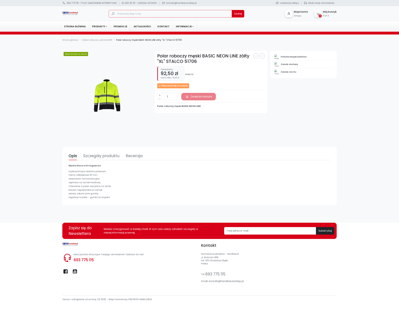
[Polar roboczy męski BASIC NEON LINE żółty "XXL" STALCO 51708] (262, 56)
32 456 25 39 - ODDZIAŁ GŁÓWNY (139, 3)
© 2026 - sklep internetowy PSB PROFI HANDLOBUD (125, 299)
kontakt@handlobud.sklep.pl (226, 281)
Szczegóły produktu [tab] (101, 155)
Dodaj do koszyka (201, 96)
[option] (107, 95)
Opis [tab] (73, 155)
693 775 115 (84, 260)
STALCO (189, 74)
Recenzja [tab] (134, 155)
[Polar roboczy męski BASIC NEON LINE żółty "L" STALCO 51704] (256, 56)
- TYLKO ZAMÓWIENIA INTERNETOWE (92, 3)
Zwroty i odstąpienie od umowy (79, 299)
